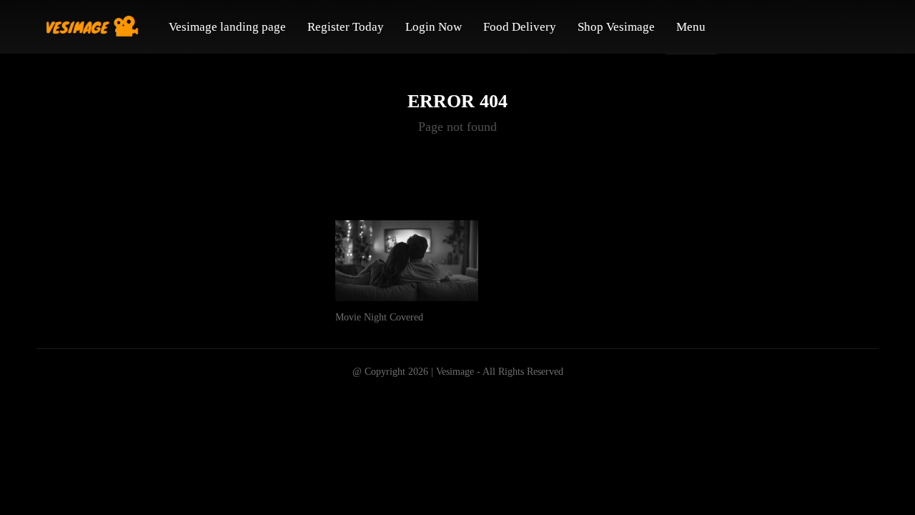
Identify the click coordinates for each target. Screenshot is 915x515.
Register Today (345, 27)
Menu (691, 27)
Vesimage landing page (227, 27)
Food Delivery (519, 27)
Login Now (433, 27)
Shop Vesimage (616, 27)
